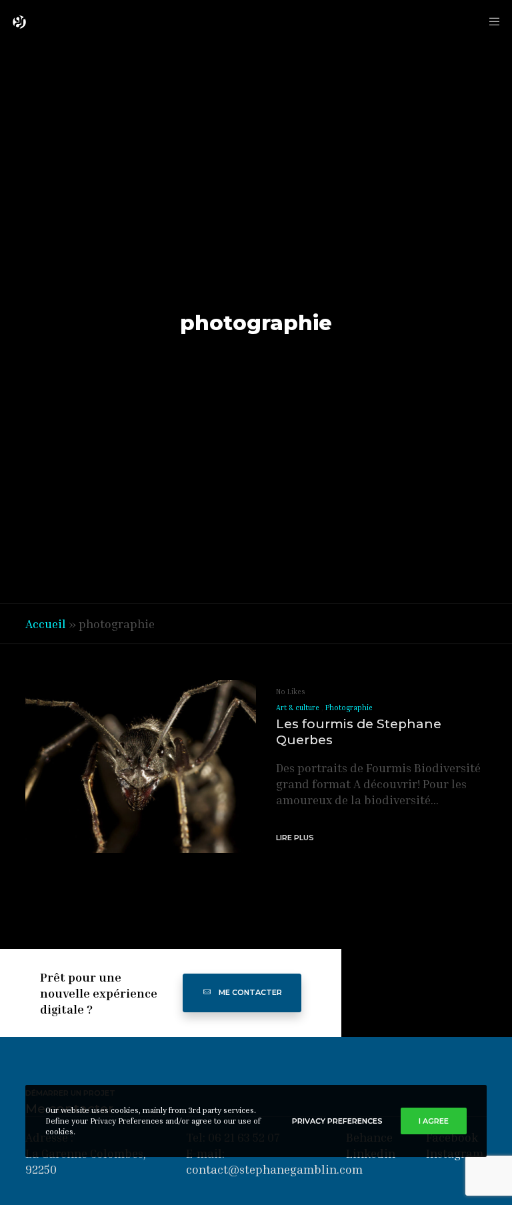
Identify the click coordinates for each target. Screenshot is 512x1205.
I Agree (434, 1121)
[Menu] (490, 21)
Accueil (45, 623)
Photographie (349, 707)
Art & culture (297, 707)
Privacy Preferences (337, 1121)
